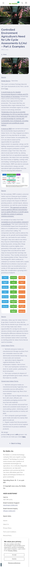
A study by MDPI (6, 128)
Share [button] (5, 54)
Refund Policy (7, 535)
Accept (14, 555)
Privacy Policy (7, 528)
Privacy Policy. (12, 550)
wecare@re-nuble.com (10, 505)
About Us (6, 524)
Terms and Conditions (9, 531)
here (6, 88)
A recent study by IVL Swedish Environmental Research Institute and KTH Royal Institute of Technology (14, 94)
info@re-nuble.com (9, 511)
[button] (3, 3)
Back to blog (16, 443)
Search (5, 520)
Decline (14, 559)
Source (3, 77)
